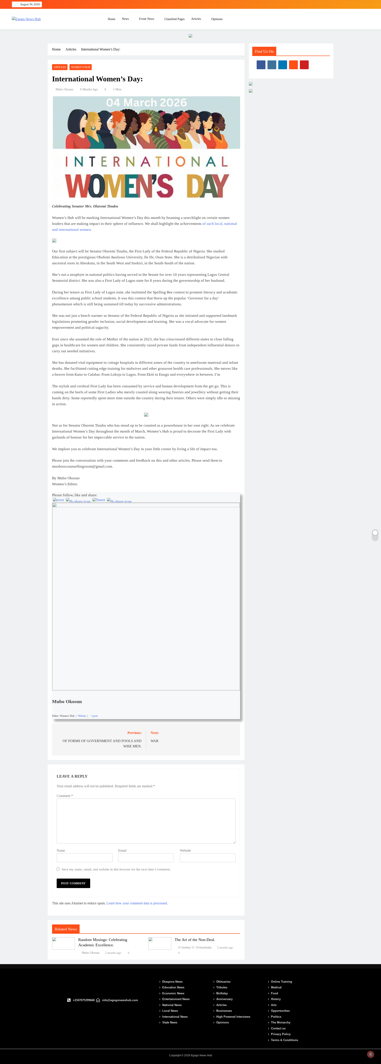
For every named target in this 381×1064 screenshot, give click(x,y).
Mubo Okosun (64, 89)
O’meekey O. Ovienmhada (194, 947)
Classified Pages (174, 19)
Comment (65, 796)
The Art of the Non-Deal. (195, 939)
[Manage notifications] (370, 1054)
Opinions (216, 19)
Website (185, 850)
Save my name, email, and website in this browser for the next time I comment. (116, 869)
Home (111, 19)
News (125, 19)
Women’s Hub (80, 67)
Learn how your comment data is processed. (137, 903)
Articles (196, 19)
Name (61, 850)
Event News (146, 19)
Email (122, 850)
